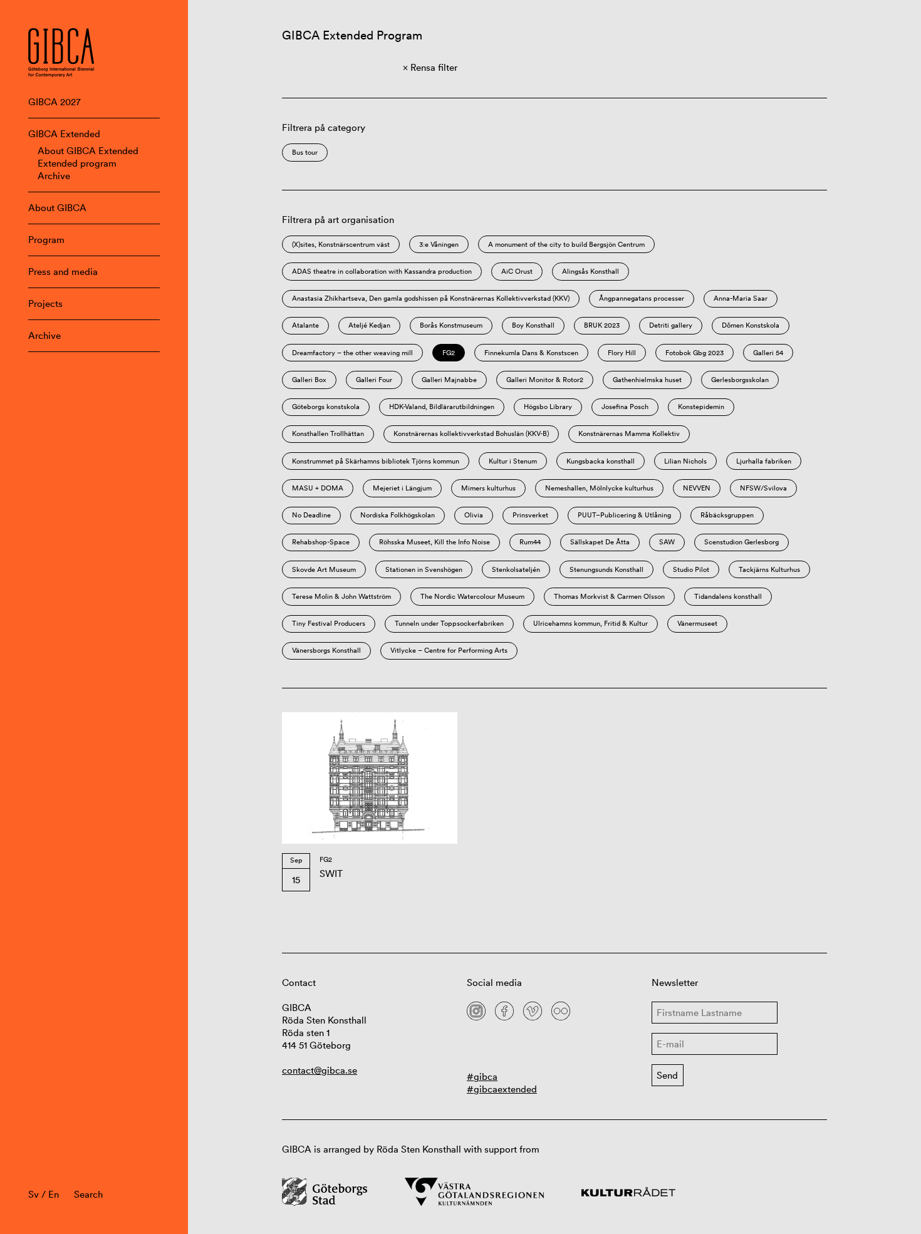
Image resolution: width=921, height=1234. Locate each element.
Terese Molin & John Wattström (341, 596)
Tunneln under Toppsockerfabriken (449, 623)
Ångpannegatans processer (641, 298)
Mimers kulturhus (488, 488)
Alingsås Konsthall (590, 271)
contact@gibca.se (319, 1070)
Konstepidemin (701, 406)
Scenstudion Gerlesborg (741, 541)
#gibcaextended (502, 1089)
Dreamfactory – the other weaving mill (352, 352)
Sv (33, 1194)
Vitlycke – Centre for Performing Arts (448, 650)
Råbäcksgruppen (727, 515)
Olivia (473, 515)
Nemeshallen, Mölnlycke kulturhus (599, 488)
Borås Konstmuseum (451, 325)
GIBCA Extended (64, 134)
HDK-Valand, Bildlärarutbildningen (441, 406)
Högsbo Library (548, 406)
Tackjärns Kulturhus (769, 569)
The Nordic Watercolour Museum (472, 596)
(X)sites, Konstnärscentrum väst (341, 244)
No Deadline (311, 515)
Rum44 (530, 541)
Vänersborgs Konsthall (326, 650)
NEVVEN (696, 488)
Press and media (63, 271)
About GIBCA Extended (88, 151)
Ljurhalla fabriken (763, 461)
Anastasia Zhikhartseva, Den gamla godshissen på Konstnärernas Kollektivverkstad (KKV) (431, 298)
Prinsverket (530, 515)
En (53, 1194)
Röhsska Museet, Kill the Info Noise (434, 541)
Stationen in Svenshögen (423, 569)
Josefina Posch (624, 406)
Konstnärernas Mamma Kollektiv (629, 433)
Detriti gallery (670, 325)
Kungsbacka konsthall (600, 461)
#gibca (482, 1076)
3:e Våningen (439, 244)
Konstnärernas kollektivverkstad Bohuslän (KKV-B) (471, 433)
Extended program (77, 163)
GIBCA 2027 (54, 102)
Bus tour (305, 152)
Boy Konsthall (533, 325)
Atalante (305, 325)
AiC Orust (517, 271)
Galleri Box (309, 379)
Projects (45, 303)
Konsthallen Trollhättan (328, 433)
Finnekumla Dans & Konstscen (531, 352)
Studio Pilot (691, 569)
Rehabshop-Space (321, 541)
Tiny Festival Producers (328, 623)
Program (46, 240)
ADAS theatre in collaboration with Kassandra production (382, 271)
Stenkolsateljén (516, 569)
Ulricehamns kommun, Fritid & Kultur (590, 623)
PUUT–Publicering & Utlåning (624, 515)
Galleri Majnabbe (449, 379)
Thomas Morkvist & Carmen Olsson (609, 596)
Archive (54, 176)
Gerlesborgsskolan (740, 379)
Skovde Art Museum (324, 569)
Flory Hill (622, 352)
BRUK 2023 (602, 325)
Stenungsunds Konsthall (606, 569)
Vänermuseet (697, 623)
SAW (667, 541)
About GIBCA (57, 208)
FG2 (448, 352)
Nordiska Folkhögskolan (397, 515)
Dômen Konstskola (750, 325)
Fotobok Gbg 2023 (694, 352)
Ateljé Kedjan (369, 325)
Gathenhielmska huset (647, 379)
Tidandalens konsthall (728, 596)
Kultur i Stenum (513, 461)
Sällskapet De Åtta (600, 541)
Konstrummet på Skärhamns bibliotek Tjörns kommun (375, 461)
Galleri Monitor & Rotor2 (544, 379)
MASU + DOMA (317, 488)
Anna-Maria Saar (741, 298)
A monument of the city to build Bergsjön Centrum (566, 244)
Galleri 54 (768, 352)
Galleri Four (374, 379)
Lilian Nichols (685, 461)
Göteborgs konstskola (326, 406)
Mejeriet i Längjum (402, 488)
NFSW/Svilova (763, 488)
